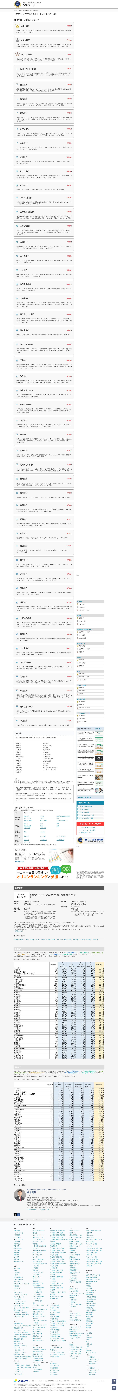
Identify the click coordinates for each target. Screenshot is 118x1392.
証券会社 (17, 1272)
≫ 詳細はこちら (18, 931)
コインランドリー (38, 1241)
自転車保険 (17, 1244)
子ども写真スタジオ (38, 1312)
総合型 (36, 1318)
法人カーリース (74, 1289)
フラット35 (27, 842)
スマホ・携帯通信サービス (93, 1230)
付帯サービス (27, 818)
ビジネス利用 (38, 1369)
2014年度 (75, 939)
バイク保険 (17, 1237)
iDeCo (87, 1341)
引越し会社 (36, 1270)
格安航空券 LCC (37, 1356)
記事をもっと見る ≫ (84, 797)
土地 (29, 1326)
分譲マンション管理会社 (21, 1332)
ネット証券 (17, 1268)
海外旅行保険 (18, 1248)
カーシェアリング (38, 1272)
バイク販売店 (37, 1294)
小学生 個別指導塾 (55, 1285)
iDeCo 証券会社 (18, 1279)
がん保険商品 (89, 1308)
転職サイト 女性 (74, 1241)
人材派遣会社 (73, 1279)
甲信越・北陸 (27, 826)
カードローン (18, 1292)
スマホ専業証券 (18, 1277)
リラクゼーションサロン (57, 1352)
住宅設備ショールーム (20, 1345)
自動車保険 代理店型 (92, 1277)
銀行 (16, 1275)
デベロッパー (19, 1374)
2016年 (64, 939)
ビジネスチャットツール (77, 1293)
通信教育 (52, 1290)
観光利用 (36, 1371)
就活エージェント (75, 1230)
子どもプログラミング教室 (58, 1341)
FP (52, 1316)
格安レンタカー (37, 1277)
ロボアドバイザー (19, 1316)
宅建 (52, 1319)
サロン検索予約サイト (76, 1320)
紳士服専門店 (54, 1368)
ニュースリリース (39, 1381)
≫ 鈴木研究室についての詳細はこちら (38, 1209)
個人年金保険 (89, 1323)
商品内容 (26, 816)
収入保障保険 (91, 1305)
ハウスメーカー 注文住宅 (88, 827)
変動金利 (26, 840)
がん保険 (16, 1257)
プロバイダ (89, 1246)
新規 (25, 832)
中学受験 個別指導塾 (56, 1272)
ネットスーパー (37, 1252)
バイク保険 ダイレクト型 (93, 1279)
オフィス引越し (37, 1329)
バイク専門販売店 (39, 1296)
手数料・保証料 (28, 820)
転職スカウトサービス (76, 1244)
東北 (41, 823)
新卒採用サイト (74, 1269)
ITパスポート (60, 1325)
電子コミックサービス (39, 1316)
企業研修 (72, 1297)
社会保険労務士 (61, 1321)
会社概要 (31, 1381)
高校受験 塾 (53, 1246)
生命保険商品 (89, 1301)
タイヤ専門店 (54, 1374)
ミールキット (37, 1248)
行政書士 (54, 1323)
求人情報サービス (75, 1263)
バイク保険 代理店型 (92, 1281)
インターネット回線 (91, 1257)
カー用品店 (53, 1372)
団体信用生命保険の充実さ (63, 816)
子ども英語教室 (54, 1305)
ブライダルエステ (75, 1313)
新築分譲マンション (86, 832)
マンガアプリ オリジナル (40, 1325)
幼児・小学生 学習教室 (56, 1296)
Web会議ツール (74, 1295)
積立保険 (88, 1327)
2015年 (69, 939)
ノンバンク (23, 1294)
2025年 (16, 939)
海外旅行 (43, 1349)
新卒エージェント (75, 1273)
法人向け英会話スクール (57, 1338)
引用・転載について (69, 1381)
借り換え (42, 832)
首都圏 (17, 1334)
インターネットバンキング (21, 1283)
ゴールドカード (19, 1303)
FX (14, 1290)
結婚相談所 (73, 1331)
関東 (58, 823)
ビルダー (17, 1363)
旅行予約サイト (37, 1347)
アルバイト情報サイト (76, 1237)
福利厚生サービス (38, 1336)
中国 (101, 1250)
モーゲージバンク (61, 836)
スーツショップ (54, 1370)
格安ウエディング (75, 1329)
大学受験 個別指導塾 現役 (57, 1235)
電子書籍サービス (38, 1314)
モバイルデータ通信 (91, 1244)
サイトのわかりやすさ (62, 820)
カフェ (35, 1307)
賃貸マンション (18, 1343)
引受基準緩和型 (91, 1299)
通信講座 (52, 1314)
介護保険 (88, 1319)
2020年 (43, 939)
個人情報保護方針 (49, 1381)
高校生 (53, 1292)
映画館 (71, 1345)
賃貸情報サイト (18, 1341)
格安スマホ (90, 1235)
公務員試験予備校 (55, 1336)
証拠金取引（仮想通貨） (22, 1314)
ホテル (35, 1367)
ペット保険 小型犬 (91, 1290)
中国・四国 (27, 828)
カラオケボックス (75, 1356)
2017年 (59, 939)
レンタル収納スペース (40, 1263)
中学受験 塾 (53, 1268)
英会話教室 (53, 1310)
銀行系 (17, 1294)
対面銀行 (26, 836)
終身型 (89, 1297)
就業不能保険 (89, 1312)
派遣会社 (72, 1257)
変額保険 (88, 1325)
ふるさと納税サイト (38, 1259)
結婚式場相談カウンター (77, 1333)
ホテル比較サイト (38, 1354)
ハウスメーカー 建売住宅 (88, 830)
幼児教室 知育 (54, 1298)
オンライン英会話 (55, 1312)
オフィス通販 (37, 1331)
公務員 (53, 1325)
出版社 (36, 1323)
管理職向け (74, 1302)
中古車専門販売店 (39, 1288)
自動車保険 (17, 1230)
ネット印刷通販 (74, 1291)
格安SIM (89, 1233)
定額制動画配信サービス (40, 1309)
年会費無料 (18, 1299)
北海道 (26, 823)
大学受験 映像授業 (55, 1244)
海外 (39, 1365)
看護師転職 (73, 1248)
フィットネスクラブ (56, 1347)
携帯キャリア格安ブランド (94, 1239)
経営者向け (74, 1300)
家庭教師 (52, 1294)
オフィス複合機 (37, 1334)
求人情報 (77, 1381)
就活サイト (73, 1233)
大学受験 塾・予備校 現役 (57, 1230)
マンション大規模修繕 (20, 1336)
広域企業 (89, 1255)
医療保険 (16, 1255)
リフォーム (17, 1347)
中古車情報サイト (38, 1283)
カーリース (36, 1279)
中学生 (58, 1292)
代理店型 (17, 1235)
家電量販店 (53, 1363)
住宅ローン (17, 1288)
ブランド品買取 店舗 (39, 1327)
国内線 (36, 1358)
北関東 (23, 1365)
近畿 (58, 826)
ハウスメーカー (19, 1372)
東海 (41, 826)
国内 (35, 1365)
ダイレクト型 (19, 1233)
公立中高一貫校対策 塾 (56, 1277)
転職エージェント (75, 1246)
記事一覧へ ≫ (99, 729)
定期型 (94, 1297)
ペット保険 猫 (90, 1292)
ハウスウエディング (75, 1327)
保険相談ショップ (19, 1261)
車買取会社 (36, 1281)
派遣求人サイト (74, 1261)
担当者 (42, 816)
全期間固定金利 (60, 840)
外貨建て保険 (89, 1316)
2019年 (48, 939)
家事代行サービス (38, 1237)
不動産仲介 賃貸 (18, 1339)
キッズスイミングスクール (57, 1354)
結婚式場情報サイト (75, 1335)
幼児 (52, 1308)
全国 (80, 1353)
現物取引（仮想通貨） (21, 1312)
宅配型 (36, 1268)
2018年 (53, 939)
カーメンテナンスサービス (40, 1305)
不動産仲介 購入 (18, 1328)
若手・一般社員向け (76, 1304)
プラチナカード (93, 1363)
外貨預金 (16, 1286)
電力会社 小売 (37, 1338)
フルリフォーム (19, 1350)
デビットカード (18, 1305)
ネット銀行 (43, 836)
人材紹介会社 (73, 1276)
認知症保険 (89, 1314)
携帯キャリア (91, 1237)
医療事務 (57, 1316)
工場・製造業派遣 (75, 1259)
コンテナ (36, 1266)
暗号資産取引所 (18, 1310)
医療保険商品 (89, 1294)
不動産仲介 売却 (18, 1323)
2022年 (32, 939)
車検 (34, 1303)
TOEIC (53, 1321)
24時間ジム (53, 1350)
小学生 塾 (53, 1281)
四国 (88, 1252)
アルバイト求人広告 (75, 1282)
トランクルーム (37, 1261)
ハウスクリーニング (38, 1239)
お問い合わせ (59, 1381)
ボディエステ (73, 1318)
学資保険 (16, 1259)
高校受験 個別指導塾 (56, 1257)
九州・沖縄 (43, 828)
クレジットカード (19, 1297)
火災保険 (16, 1246)
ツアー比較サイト (38, 1360)
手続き (42, 818)
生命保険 (16, 1252)
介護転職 (72, 1250)
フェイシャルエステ (75, 1315)
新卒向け (73, 1306)
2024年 (21, 939)
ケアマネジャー (62, 1323)
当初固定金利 (43, 840)
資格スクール (54, 1327)
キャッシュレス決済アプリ (21, 1308)
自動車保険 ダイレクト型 (93, 1275)
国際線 (41, 1358)
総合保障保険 (89, 1321)
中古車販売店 (37, 1285)
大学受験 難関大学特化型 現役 (59, 1239)
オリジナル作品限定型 (40, 1320)
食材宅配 (35, 1244)
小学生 (64, 1292)
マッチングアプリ (75, 1338)
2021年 (37, 939)
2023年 (27, 939)
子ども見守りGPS (38, 1340)
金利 (58, 818)
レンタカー (36, 1274)
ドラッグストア (54, 1365)
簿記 (56, 1319)
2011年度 (95, 939)
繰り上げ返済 (43, 820)
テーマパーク (73, 1358)
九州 (29, 1334)
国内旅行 (36, 1349)
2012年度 (88, 939)
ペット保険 (17, 1250)
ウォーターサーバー (38, 1230)
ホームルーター (90, 1241)
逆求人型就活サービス (76, 1235)
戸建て (25, 1326)
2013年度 (82, 939)
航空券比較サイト (38, 1352)
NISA (15, 1270)
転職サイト (73, 1239)
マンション (18, 1326)
